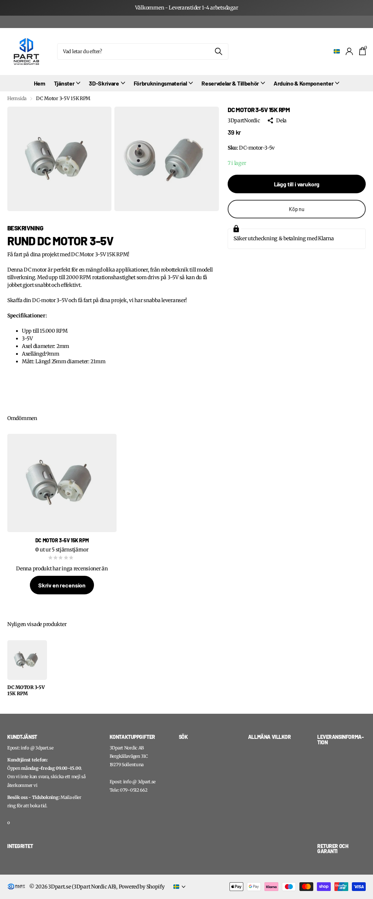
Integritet (20, 846)
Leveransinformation (340, 739)
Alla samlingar (67, 83)
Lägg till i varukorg (297, 184)
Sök (183, 737)
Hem (39, 83)
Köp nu (297, 209)
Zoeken (218, 51)
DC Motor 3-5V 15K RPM (26, 691)
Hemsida (17, 98)
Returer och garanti (332, 849)
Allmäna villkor (269, 737)
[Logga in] (349, 51)
